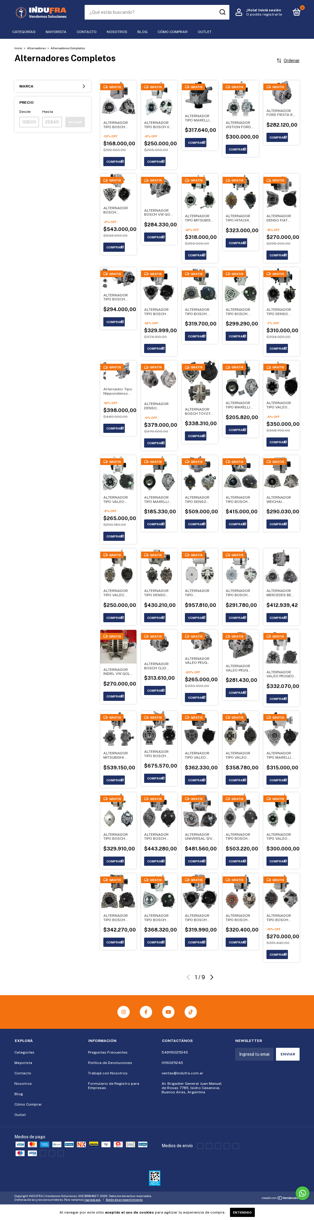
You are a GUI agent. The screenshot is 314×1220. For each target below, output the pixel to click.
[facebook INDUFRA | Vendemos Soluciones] (146, 1012)
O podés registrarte (264, 14)
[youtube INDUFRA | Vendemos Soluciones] (168, 1012)
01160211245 (172, 1063)
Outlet (205, 32)
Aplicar (75, 122)
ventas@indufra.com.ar (182, 1073)
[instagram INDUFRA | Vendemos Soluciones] (123, 1012)
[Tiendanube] (280, 1198)
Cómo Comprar (173, 32)
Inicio (18, 48)
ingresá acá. (92, 1199)
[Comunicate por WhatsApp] (302, 1193)
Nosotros (117, 32)
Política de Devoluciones (110, 1063)
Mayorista (56, 32)
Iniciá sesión (269, 10)
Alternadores (36, 48)
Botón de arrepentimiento (124, 1199)
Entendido (242, 1212)
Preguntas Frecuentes (108, 1052)
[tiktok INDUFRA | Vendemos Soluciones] (191, 1012)
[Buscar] (222, 12)
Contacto (87, 32)
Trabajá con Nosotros (108, 1073)
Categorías (24, 32)
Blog (142, 32)
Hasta (47, 112)
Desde (25, 112)
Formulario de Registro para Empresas (113, 1085)
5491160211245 (175, 1052)
